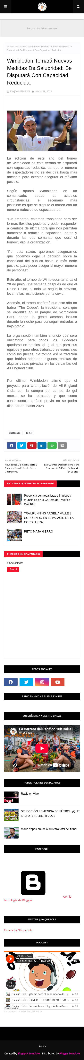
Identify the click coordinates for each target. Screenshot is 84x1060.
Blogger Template (69, 1053)
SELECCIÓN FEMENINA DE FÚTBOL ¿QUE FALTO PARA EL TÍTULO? (50, 813)
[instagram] (42, 682)
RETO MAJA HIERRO (38, 531)
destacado (20, 46)
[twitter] (26, 682)
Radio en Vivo (30, 793)
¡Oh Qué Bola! (10, 1011)
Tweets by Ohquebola (18, 930)
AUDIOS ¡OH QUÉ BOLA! (30, 1011)
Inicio (10, 46)
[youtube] (57, 682)
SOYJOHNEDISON (20, 91)
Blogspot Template (29, 1053)
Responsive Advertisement (42, 28)
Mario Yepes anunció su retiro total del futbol (49, 829)
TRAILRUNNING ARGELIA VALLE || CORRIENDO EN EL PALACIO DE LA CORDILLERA (48, 518)
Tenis (29, 432)
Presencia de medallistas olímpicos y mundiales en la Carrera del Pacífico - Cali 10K (48, 500)
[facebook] (11, 682)
